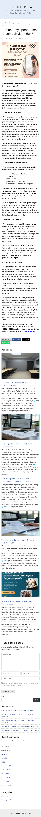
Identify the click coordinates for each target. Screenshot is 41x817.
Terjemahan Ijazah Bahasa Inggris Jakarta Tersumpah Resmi (20, 730)
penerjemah (5, 796)
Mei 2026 (4, 762)
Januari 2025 (5, 782)
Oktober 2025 (5, 770)
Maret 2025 (5, 774)
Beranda (3, 23)
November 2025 (6, 766)
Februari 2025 (5, 778)
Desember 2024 (6, 786)
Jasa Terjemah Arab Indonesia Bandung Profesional (17, 710)
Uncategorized (13, 23)
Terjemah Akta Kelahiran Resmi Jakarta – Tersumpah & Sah (19, 726)
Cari (2, 696)
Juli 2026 (4, 754)
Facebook (17, 339)
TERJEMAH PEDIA (20, 7)
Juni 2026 (4, 758)
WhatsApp (6, 342)
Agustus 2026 (5, 750)
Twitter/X (26, 339)
